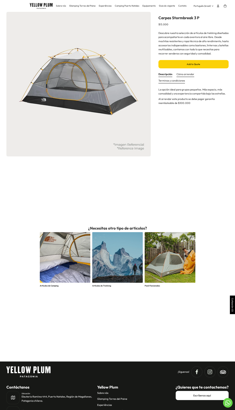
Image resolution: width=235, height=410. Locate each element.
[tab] (165, 75)
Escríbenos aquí (202, 395)
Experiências (104, 404)
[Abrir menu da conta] (218, 5)
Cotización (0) (232, 305)
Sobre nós (102, 392)
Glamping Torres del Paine (112, 398)
